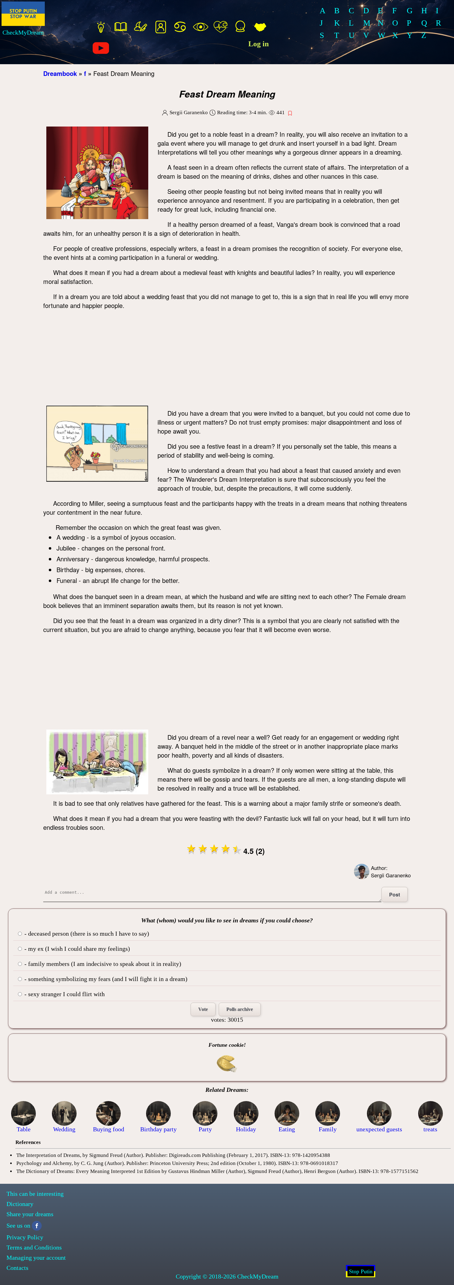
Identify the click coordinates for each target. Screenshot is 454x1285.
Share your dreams (29, 1214)
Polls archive (239, 1009)
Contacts (17, 1267)
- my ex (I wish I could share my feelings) (76, 948)
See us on (18, 1225)
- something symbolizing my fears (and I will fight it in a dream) (105, 978)
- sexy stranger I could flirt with (64, 994)
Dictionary (19, 1203)
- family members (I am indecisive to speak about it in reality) (102, 963)
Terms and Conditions (34, 1247)
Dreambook (60, 73)
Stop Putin (360, 1271)
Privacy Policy (24, 1237)
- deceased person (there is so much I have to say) (86, 933)
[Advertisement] (227, 359)
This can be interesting (35, 1193)
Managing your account (36, 1257)
